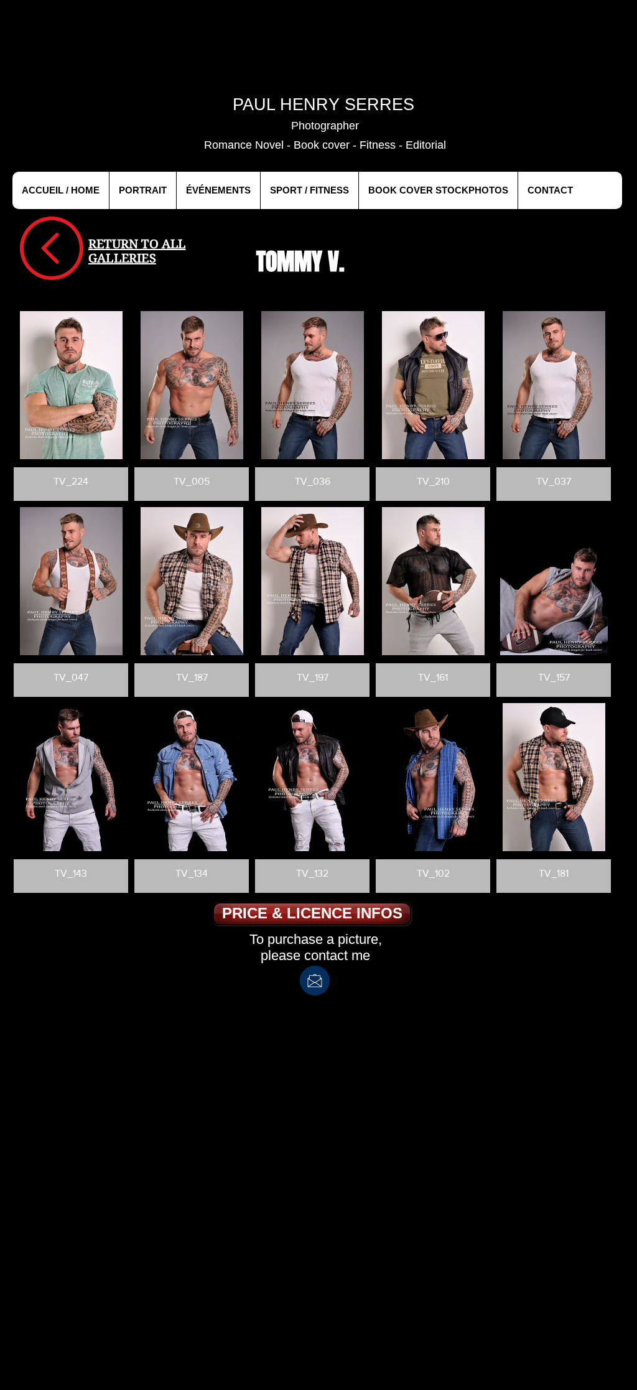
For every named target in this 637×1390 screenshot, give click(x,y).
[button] (71, 406)
